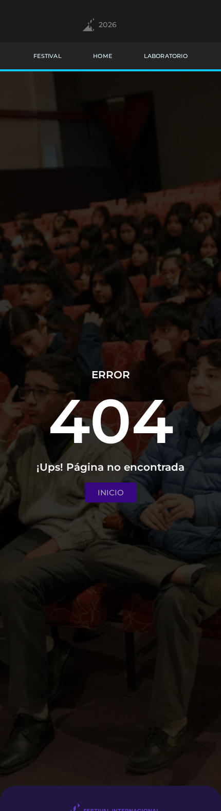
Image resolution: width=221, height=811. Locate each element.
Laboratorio (166, 56)
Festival (47, 56)
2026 (108, 24)
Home (102, 56)
